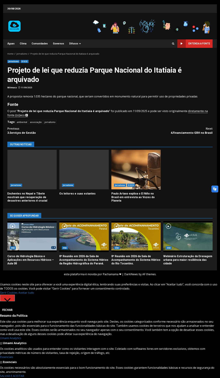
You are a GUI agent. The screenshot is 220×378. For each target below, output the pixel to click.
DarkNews (131, 274)
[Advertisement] (152, 26)
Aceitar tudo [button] (26, 293)
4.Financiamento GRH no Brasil (192, 131)
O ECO (24, 61)
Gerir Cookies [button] (9, 293)
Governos (58, 43)
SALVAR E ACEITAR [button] (12, 376)
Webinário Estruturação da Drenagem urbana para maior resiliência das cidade (188, 236)
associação (36, 122)
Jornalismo (13, 61)
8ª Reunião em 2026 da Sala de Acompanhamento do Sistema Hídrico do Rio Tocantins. (136, 236)
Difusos (73, 43)
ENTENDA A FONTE (199, 43)
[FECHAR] (7, 298)
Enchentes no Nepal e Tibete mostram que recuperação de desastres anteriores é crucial (32, 169)
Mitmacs (12, 87)
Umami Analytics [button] (10, 338)
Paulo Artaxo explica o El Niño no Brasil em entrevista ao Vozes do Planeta (136, 169)
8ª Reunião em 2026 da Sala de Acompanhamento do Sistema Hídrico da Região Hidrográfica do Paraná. (84, 236)
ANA (13, 248)
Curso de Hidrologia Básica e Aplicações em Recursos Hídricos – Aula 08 (32, 236)
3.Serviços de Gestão (21, 131)
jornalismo (50, 122)
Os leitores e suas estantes (84, 169)
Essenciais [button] (6, 357)
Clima (23, 43)
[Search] (173, 43)
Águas (11, 43)
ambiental (22, 122)
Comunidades (40, 43)
